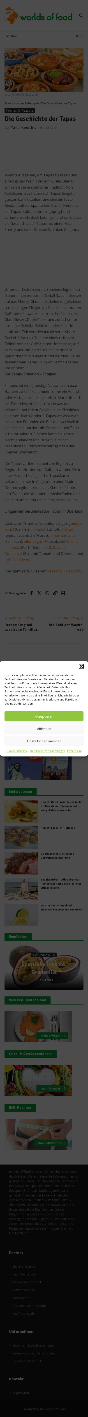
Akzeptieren (44, 716)
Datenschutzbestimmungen (47, 751)
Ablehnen (44, 728)
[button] (81, 666)
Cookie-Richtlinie (17, 751)
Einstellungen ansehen (44, 741)
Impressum (74, 751)
